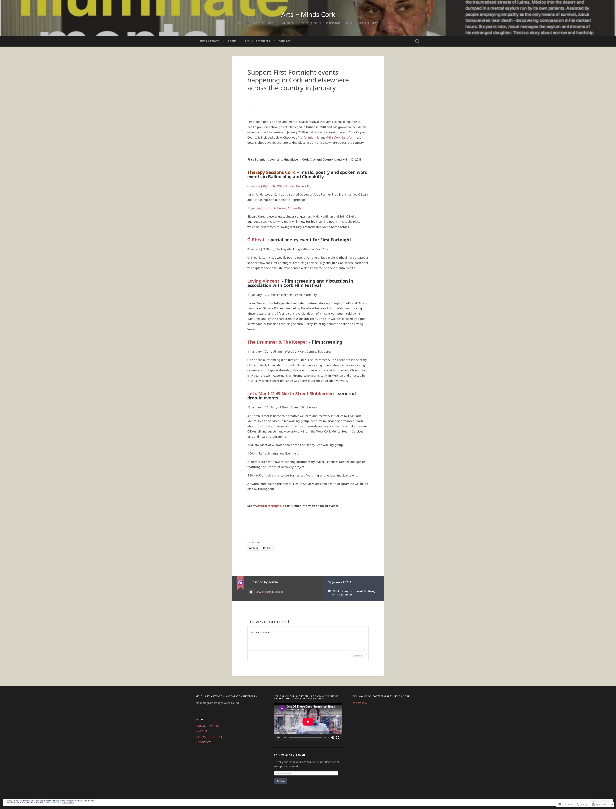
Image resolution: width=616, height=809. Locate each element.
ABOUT (232, 41)
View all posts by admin (269, 592)
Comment (357, 655)
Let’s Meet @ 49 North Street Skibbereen (290, 393)
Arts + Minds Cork (308, 14)
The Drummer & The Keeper (277, 342)
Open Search (417, 41)
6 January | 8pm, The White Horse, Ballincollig (279, 186)
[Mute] (332, 737)
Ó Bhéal (255, 240)
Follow (281, 781)
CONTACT (285, 41)
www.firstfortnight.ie (268, 506)
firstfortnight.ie (309, 137)
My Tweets (360, 702)
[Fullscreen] (337, 737)
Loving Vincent (263, 281)
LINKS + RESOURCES (257, 41)
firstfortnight (337, 137)
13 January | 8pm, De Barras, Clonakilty (274, 208)
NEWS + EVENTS (209, 41)
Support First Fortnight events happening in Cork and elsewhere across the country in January (298, 80)
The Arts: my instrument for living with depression (353, 593)
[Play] (278, 737)
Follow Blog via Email (290, 755)
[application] (308, 722)
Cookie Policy (68, 802)
